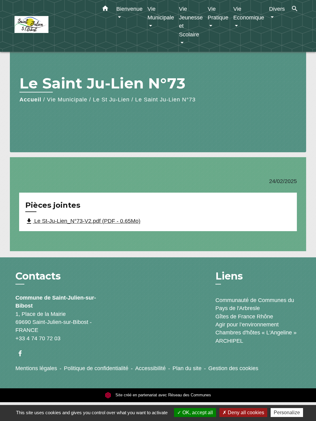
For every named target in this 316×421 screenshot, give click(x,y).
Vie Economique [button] (248, 13)
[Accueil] (53, 26)
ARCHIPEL (229, 341)
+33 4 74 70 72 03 (37, 338)
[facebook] (23, 353)
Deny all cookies (245, 412)
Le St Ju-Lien (111, 99)
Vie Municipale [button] (161, 13)
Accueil (30, 99)
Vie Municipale (67, 99)
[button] (105, 9)
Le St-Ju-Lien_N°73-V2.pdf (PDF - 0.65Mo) (82, 221)
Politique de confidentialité (96, 368)
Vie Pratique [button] (218, 13)
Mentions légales (36, 368)
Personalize (287, 412)
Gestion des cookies (233, 368)
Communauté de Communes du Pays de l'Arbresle (254, 304)
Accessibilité (150, 368)
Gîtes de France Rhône (244, 316)
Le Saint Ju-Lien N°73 (165, 99)
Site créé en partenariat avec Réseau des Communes (162, 395)
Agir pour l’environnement (247, 324)
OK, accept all (197, 412)
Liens (229, 276)
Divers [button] (277, 9)
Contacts (38, 276)
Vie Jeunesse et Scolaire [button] (191, 22)
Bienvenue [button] (129, 9)
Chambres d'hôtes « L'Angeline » (256, 332)
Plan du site (187, 368)
